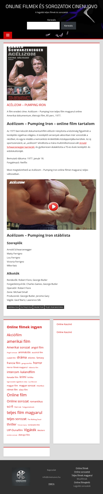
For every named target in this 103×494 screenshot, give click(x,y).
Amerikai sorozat (18, 347)
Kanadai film (12, 377)
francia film (13, 363)
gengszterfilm (27, 363)
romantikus (36, 401)
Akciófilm (14, 334)
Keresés (51, 19)
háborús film (33, 367)
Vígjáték (30, 430)
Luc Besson (32, 382)
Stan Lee (17, 407)
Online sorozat (18, 401)
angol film (37, 347)
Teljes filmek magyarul (82, 475)
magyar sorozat (27, 385)
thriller (11, 424)
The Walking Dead (34, 419)
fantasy (40, 357)
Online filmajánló (82, 482)
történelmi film (34, 425)
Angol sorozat (12, 352)
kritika (30, 377)
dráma (22, 357)
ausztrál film (37, 352)
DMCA (51, 484)
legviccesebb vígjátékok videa (17, 382)
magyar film (12, 385)
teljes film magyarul (54, 307)
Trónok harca (22, 425)
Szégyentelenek (28, 407)
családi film (11, 358)
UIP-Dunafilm (15, 430)
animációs (24, 352)
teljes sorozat (16, 419)
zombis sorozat (12, 435)
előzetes (31, 358)
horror (37, 363)
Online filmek (82, 468)
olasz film (23, 389)
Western (41, 430)
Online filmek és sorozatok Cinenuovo (51, 6)
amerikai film (13, 307)
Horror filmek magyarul (17, 367)
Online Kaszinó (64, 324)
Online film (38, 307)
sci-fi (10, 406)
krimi (23, 377)
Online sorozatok (82, 471)
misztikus (40, 385)
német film (12, 389)
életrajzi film (26, 307)
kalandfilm (27, 372)
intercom (13, 372)
